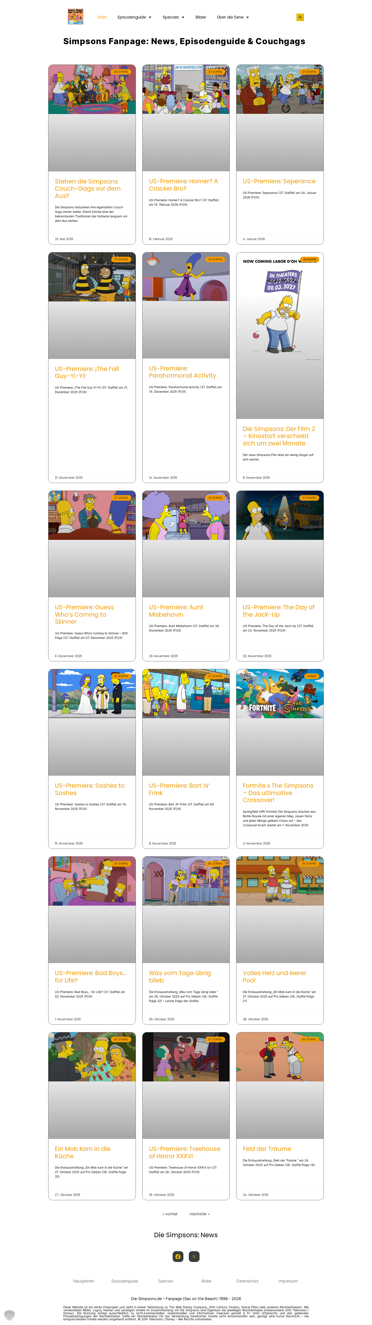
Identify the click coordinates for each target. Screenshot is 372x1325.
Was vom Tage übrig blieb (180, 977)
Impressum (288, 1281)
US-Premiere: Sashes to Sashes (90, 789)
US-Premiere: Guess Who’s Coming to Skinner (84, 614)
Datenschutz (247, 1281)
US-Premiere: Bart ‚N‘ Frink (179, 789)
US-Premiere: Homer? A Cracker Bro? (183, 185)
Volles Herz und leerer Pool (274, 977)
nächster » (200, 1214)
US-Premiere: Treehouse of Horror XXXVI (184, 1152)
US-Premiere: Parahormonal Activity (182, 372)
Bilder (201, 17)
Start (102, 17)
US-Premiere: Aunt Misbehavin (176, 611)
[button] (300, 17)
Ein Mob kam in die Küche (82, 1152)
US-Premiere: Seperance (279, 181)
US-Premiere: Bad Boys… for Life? (90, 977)
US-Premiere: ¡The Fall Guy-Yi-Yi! (87, 372)
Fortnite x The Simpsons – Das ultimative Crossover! (278, 792)
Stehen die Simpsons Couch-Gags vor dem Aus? (88, 188)
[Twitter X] (194, 1256)
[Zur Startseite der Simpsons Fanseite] (76, 23)
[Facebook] (178, 1256)
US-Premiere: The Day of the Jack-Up (279, 611)
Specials (171, 17)
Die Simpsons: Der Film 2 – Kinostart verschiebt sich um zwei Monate (279, 436)
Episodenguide (132, 17)
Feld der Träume (267, 1149)
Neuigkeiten (83, 1281)
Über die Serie (230, 17)
